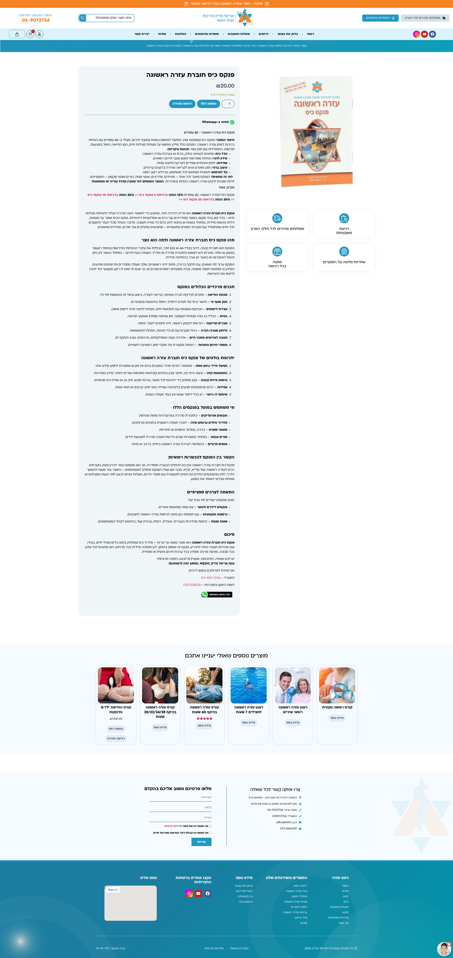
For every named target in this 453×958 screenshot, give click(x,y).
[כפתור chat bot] (444, 949)
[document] (226, 479)
